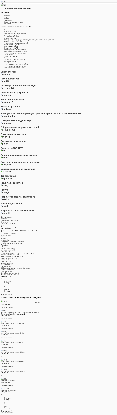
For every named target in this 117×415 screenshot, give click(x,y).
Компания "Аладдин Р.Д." (9, 258)
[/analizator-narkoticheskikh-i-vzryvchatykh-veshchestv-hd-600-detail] (4, 301)
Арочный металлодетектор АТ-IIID (12, 323)
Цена (2, 225)
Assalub (3, 238)
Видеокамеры (9, 30)
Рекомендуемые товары (9, 227)
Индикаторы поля (10, 38)
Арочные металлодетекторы (17, 63)
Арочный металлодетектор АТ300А (12, 352)
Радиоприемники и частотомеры (15, 49)
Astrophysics (5, 240)
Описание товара (7, 307)
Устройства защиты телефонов (15, 59)
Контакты (7, 24)
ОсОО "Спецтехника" (8, 270)
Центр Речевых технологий (10, 273)
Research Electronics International (12, 256)
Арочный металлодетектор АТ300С (13, 371)
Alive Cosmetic (6, 235)
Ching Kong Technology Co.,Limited (12, 242)
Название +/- (5, 218)
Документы (8, 20)
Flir (2, 246)
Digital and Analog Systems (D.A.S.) (12, 243)
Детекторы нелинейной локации (15, 33)
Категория (4, 222)
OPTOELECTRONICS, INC (10, 255)
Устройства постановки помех (14, 68)
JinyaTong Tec (5, 251)
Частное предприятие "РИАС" (11, 274)
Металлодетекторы (10, 61)
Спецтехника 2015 (7, 412)
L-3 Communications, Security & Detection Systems (17, 253)
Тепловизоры (9, 54)
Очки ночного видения (12, 45)
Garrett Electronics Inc (8, 248)
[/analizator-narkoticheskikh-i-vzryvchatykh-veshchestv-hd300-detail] (3, 311)
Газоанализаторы (10, 31)
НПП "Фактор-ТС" (7, 265)
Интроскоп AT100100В (8, 390)
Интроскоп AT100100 (8, 380)
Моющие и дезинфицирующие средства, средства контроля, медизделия (29, 40)
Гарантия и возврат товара (13, 22)
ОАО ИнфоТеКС (6, 266)
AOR (2, 237)
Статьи (6, 19)
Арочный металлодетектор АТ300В (12, 361)
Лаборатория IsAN (7, 263)
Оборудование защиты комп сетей (16, 43)
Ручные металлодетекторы (17, 66)
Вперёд (7, 289)
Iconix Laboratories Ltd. (8, 250)
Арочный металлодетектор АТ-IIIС (12, 342)
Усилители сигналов (11, 56)
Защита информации (11, 36)
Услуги (6, 58)
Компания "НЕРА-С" (8, 260)
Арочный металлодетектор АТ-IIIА (12, 333)
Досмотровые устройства (13, 35)
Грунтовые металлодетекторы (18, 64)
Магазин (7, 15)
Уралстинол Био (6, 271)
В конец (7, 291)
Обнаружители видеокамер (13, 41)
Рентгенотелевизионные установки (16, 51)
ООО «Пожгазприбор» (8, 233)
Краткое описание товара (9, 220)
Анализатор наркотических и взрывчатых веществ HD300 (20, 312)
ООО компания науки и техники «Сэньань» (15, 268)
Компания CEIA (6, 261)
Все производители (7, 232)
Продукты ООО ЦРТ (11, 48)
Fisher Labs (4, 245)
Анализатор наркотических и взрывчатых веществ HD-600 (20, 303)
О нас (6, 17)
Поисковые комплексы (12, 46)
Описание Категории (8, 223)
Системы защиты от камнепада (15, 53)
